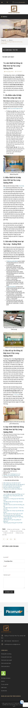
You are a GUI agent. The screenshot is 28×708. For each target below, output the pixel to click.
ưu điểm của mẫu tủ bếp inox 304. (15, 108)
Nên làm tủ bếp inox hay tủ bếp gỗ (11, 487)
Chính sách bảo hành (6, 663)
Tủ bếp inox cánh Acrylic (12, 261)
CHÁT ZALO (4, 687)
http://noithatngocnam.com (14, 474)
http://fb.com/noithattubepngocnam (11, 475)
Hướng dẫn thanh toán (6, 657)
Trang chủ (3, 40)
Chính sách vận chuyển (6, 660)
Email (5, 566)
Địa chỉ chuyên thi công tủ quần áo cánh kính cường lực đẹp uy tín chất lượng (13, 514)
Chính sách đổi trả (5, 666)
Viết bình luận (6, 575)
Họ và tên (5, 557)
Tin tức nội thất (4, 684)
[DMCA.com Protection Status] (3, 673)
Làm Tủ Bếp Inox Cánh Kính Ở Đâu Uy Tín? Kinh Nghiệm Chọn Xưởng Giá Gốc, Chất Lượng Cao (13, 495)
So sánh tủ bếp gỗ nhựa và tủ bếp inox (12, 486)
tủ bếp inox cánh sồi (8, 533)
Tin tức (10, 40)
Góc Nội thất (4, 690)
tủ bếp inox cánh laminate (16, 531)
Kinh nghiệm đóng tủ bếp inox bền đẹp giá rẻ (14, 484)
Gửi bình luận (9, 592)
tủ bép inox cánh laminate (13, 529)
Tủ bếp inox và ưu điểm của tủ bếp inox (12, 489)
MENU (4, 17)
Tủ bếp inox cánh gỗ (11, 286)
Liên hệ (2, 681)
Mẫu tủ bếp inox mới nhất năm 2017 (11, 483)
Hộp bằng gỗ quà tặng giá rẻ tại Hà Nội (13, 522)
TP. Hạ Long (16, 394)
